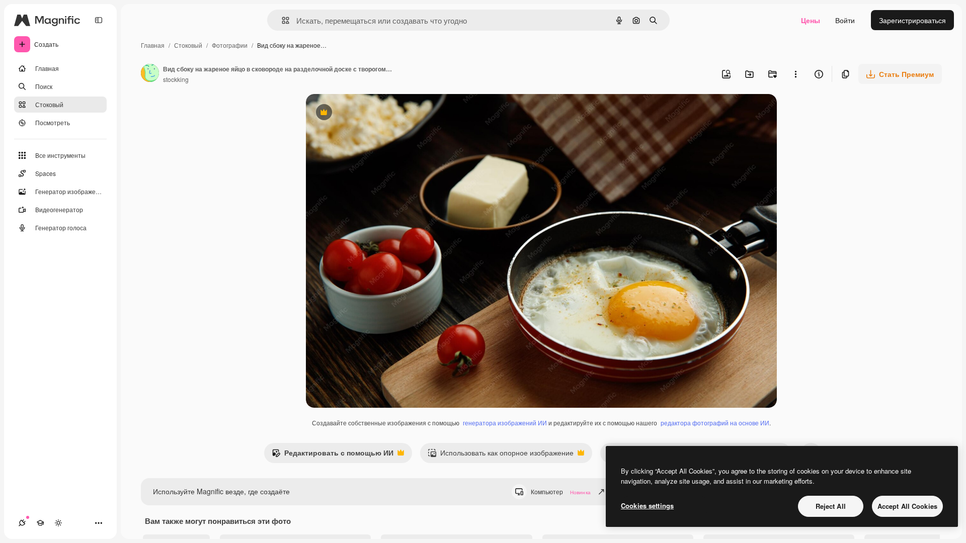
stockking (176, 79)
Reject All (831, 506)
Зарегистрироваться (912, 20)
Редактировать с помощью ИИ (332, 455)
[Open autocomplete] (281, 20)
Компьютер (561, 491)
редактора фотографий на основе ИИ (715, 422)
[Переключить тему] (58, 523)
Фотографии (230, 45)
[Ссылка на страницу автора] (150, 74)
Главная (153, 45)
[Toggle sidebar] (99, 20)
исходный (373, 113)
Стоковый (188, 45)
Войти (845, 20)
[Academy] (40, 523)
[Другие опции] (795, 74)
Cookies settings (647, 505)
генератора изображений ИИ (505, 422)
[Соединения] (22, 523)
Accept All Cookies (907, 506)
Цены (810, 20)
